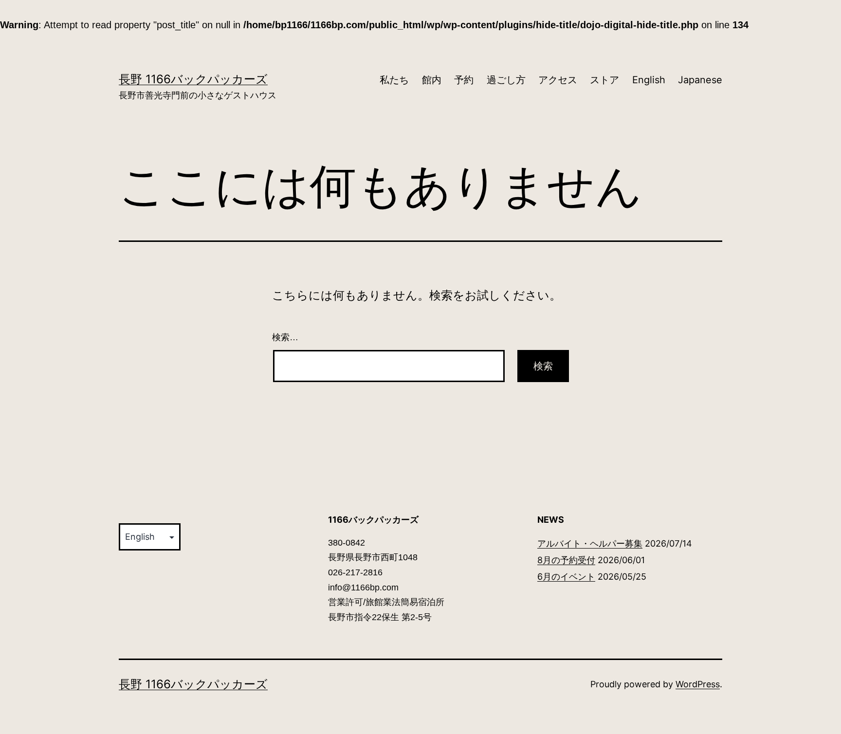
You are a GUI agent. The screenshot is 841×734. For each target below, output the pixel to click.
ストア (604, 80)
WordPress (698, 684)
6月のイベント (566, 576)
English (648, 80)
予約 (464, 80)
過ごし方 (506, 80)
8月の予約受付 (566, 560)
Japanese (700, 80)
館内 (431, 80)
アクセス (557, 80)
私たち (394, 80)
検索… (285, 337)
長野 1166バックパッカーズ (193, 79)
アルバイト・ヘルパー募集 (589, 543)
